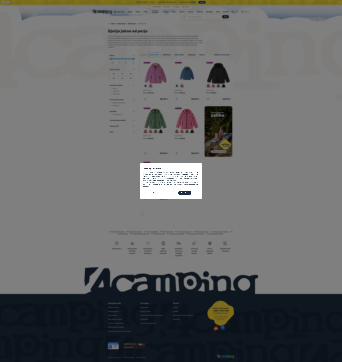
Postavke (156, 193)
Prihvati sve (185, 193)
